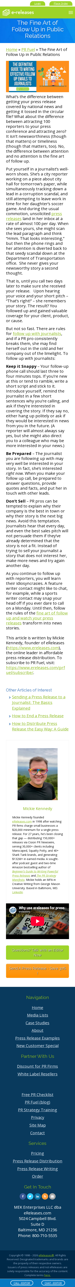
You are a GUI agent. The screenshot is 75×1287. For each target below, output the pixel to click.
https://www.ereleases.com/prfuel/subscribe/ (35, 670)
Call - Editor (22, 1283)
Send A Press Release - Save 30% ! (37, 970)
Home (11, 49)
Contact (37, 1133)
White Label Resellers (38, 1074)
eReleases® (46, 1255)
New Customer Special (37, 1045)
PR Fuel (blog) (37, 1102)
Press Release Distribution (37, 1161)
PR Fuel (28, 49)
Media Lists (37, 1015)
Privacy (37, 1117)
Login (37, 3)
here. (47, 1275)
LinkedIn (17, 892)
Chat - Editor (53, 1283)
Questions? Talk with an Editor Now (37, 952)
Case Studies (37, 1023)
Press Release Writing (37, 1168)
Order (37, 1176)
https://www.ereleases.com (33, 647)
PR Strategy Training (37, 1110)
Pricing (37, 1153)
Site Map (37, 1125)
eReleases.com (22, 821)
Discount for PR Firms (37, 1066)
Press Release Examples (37, 1038)
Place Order (61, 3)
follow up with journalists (37, 333)
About (37, 1030)
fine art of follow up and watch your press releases (37, 618)
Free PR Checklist (37, 1094)
